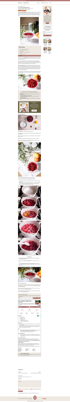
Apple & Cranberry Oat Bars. (25, 291)
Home (18, 6)
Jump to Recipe (24, 10)
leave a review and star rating (25, 354)
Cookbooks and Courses (44, 2)
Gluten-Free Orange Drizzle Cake (49, 44)
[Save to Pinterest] (18, 10)
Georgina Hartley (20, 8)
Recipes (38, 2)
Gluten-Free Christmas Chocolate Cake (23, 372)
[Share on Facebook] (19, 10)
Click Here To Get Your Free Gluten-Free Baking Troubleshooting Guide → (35, 0)
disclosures (29, 9)
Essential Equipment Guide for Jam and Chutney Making (28, 263)
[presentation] (45, 41)
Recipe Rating (19, 378)
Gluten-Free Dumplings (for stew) (45, 44)
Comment (19, 381)
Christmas (23, 6)
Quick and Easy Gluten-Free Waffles (45, 52)
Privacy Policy (34, 401)
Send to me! (34, 110)
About (50, 2)
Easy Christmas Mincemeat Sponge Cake (36, 372)
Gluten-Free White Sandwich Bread (49, 52)
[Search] (31, 398)
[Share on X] (21, 10)
